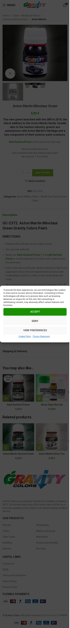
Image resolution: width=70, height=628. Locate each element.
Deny (35, 321)
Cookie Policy (25, 336)
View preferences (35, 330)
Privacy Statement (41, 336)
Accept (35, 311)
